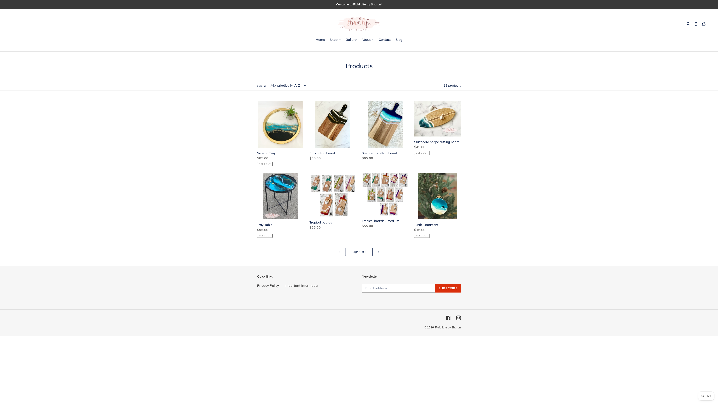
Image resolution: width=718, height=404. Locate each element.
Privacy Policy (268, 285)
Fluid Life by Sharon (448, 327)
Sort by (261, 85)
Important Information (302, 285)
